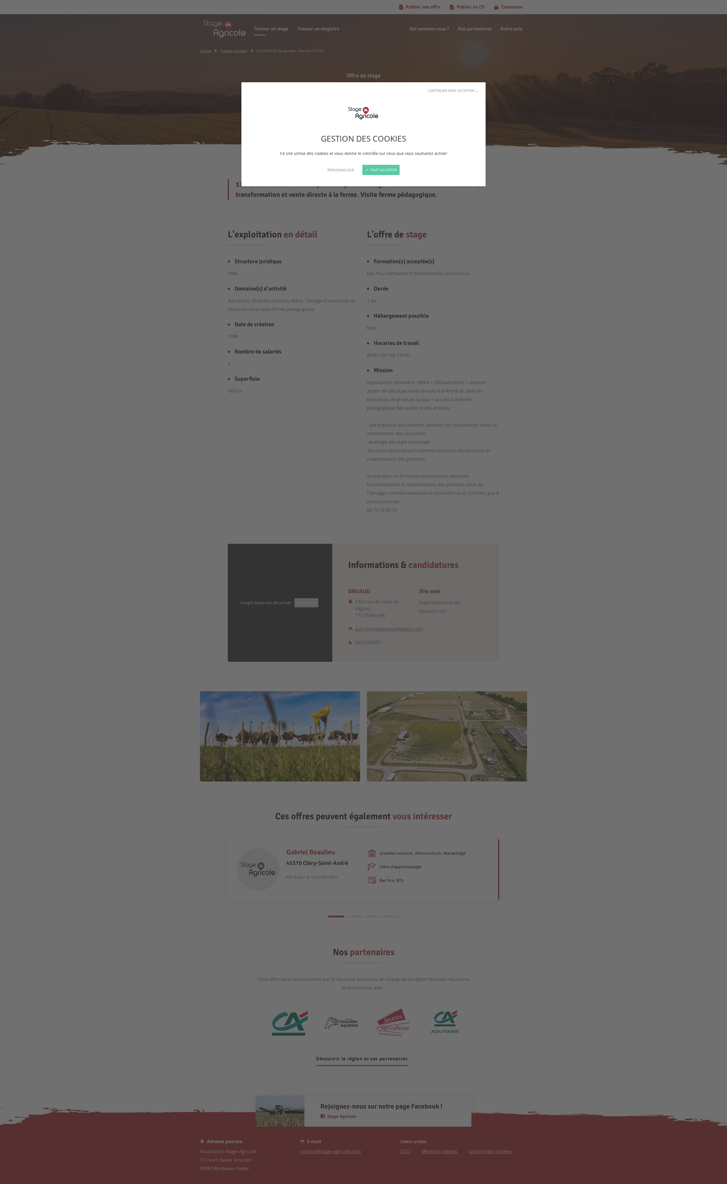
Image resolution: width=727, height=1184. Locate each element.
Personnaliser (340, 170)
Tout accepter (383, 170)
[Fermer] (363, 592)
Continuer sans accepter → (453, 90)
